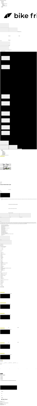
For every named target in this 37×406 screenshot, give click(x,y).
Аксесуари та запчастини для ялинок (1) (6, 135)
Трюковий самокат (10, 380)
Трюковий (2, 380)
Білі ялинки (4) (4, 137)
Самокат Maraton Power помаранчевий (5, 329)
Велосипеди (3, 69)
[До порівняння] (12, 160)
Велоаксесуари (3, 85)
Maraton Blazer (13, 380)
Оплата (3, 4)
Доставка (2, 6)
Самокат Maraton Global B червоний (5, 314)
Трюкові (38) (4, 80)
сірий (8, 380)
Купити (1, 308)
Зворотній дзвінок (4, 0)
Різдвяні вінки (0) (5, 138)
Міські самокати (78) (5, 74)
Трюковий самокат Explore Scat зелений (5, 354)
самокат (4, 380)
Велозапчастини (3, 82)
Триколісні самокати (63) (5, 75)
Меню (9, 55)
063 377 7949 (1, 0)
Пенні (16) (3, 116)
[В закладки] (4, 160)
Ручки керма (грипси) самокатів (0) (8, 78)
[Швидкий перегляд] (14, 308)
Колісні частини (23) (5, 83)
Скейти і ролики (3, 152)
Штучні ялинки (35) (5, 89)
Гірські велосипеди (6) (5, 71)
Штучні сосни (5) (6, 92)
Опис (0, 221)
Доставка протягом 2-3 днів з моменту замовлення (13, 204)
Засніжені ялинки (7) (6, 91)
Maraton (5, 380)
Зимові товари (3, 87)
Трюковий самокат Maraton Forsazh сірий (5, 293)
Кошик (9, 45)
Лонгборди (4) (3, 117)
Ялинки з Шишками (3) (7, 93)
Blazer (7, 380)
